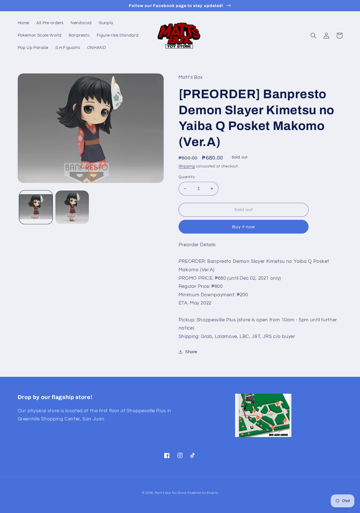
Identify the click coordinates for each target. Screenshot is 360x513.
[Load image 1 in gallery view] (36, 207)
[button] (313, 35)
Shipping (187, 166)
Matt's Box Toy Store (170, 492)
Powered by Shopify (202, 492)
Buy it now (243, 227)
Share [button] (191, 352)
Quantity (187, 177)
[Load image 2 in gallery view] (72, 207)
